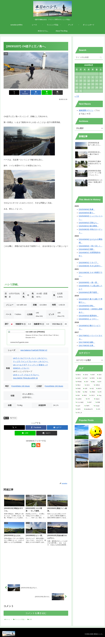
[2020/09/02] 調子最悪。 (89, 292)
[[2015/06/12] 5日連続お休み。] (96, 432)
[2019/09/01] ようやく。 (89, 319)
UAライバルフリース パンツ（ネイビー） (30, 358)
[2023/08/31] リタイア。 (89, 263)
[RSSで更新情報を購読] (38, 445)
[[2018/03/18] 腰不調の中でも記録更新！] (81, 461)
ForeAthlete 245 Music (20, 386)
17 (81, 84)
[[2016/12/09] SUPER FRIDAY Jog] (96, 446)
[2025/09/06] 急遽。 (87, 209)
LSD (7, 418)
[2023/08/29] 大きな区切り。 (90, 266)
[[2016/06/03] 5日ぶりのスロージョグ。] (81, 446)
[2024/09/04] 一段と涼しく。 (90, 246)
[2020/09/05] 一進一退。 (89, 282)
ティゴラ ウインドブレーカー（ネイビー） (31, 361)
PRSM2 (14, 418)
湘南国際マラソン (86, 110)
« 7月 (77, 96)
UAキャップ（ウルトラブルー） (26, 375)
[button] (57, 92)
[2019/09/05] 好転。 (87, 306)
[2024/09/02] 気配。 (87, 249)
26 (89, 88)
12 (89, 81)
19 (89, 84)
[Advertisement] (36, 107)
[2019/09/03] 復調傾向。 (89, 316)
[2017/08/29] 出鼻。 (87, 345)
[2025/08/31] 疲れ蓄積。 (89, 226)
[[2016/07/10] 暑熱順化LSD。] (81, 432)
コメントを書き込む (35, 613)
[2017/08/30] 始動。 (87, 342)
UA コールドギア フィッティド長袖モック (30, 365)
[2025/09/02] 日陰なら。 (89, 223)
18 (85, 84)
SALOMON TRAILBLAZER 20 (25, 378)
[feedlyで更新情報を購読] (33, 445)
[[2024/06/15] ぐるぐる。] (96, 461)
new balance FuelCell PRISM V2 (33, 350)
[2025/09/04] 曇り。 (87, 213)
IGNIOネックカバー (21, 368)
